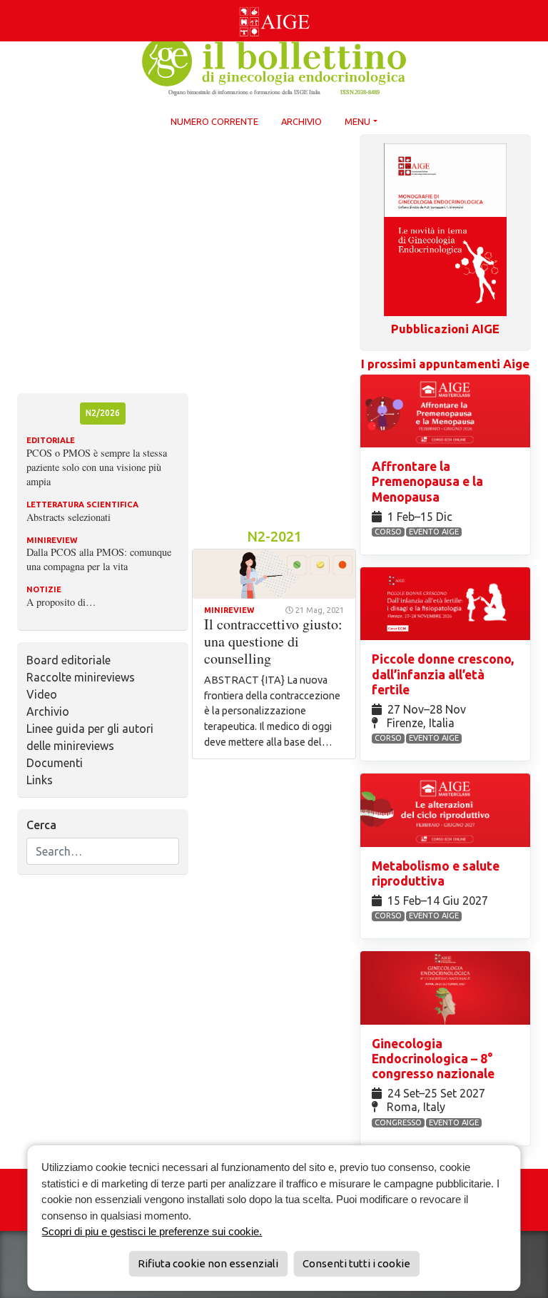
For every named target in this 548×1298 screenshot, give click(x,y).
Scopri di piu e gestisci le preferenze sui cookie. (151, 1231)
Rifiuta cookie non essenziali (208, 1263)
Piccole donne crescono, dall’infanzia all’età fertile (443, 674)
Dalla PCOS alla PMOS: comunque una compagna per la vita (98, 559)
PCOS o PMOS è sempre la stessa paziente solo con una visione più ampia (96, 467)
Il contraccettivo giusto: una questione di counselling (273, 641)
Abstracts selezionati (68, 517)
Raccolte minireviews (80, 677)
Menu (357, 121)
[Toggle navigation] (8, 3)
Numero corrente (214, 121)
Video (41, 694)
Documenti (54, 762)
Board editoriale (68, 660)
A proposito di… (61, 602)
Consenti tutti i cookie (356, 1263)
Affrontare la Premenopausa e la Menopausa (427, 481)
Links (39, 780)
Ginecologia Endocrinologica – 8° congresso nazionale (434, 1058)
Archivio (301, 121)
